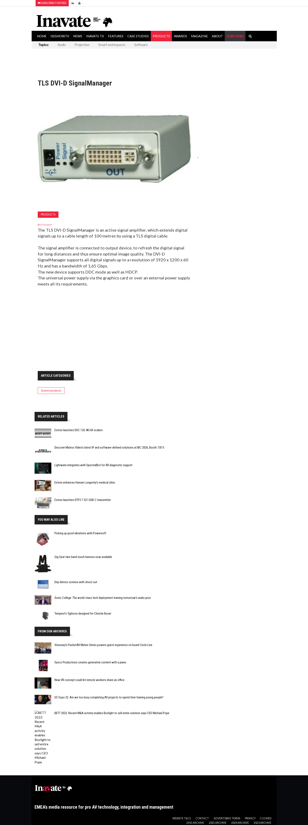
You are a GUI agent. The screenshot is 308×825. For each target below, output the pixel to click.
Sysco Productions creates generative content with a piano (90, 662)
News (77, 36)
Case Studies (138, 36)
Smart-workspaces (112, 45)
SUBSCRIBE (235, 36)
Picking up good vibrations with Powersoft (80, 533)
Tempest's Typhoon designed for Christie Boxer (82, 613)
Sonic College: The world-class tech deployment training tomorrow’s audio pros (102, 598)
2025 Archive (217, 822)
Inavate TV (95, 36)
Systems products (51, 390)
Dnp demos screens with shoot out (75, 582)
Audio (62, 45)
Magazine (199, 36)
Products (161, 36)
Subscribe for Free (53, 3)
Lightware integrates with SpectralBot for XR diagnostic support (93, 465)
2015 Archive (195, 822)
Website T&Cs (181, 818)
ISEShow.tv (59, 36)
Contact (202, 818)
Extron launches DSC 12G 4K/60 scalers (78, 430)
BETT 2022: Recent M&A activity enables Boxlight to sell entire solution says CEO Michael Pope (111, 713)
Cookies (265, 818)
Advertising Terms (227, 818)
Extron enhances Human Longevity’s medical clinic (84, 482)
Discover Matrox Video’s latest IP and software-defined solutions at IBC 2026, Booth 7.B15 (109, 447)
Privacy (250, 818)
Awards (180, 36)
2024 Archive (240, 822)
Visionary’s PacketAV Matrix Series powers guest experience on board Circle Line (103, 645)
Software (141, 45)
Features (115, 36)
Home (42, 36)
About (217, 36)
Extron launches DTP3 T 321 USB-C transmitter (82, 500)
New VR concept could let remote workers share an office (89, 680)
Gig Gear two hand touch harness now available (83, 557)
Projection (82, 45)
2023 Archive (262, 822)
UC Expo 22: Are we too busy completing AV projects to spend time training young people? (108, 697)
